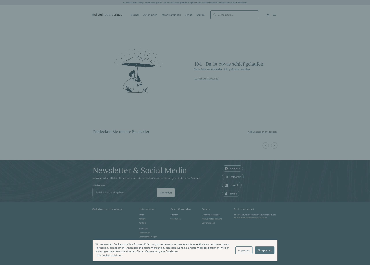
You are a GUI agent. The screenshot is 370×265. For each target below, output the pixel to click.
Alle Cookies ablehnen (109, 255)
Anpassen (244, 250)
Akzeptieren (265, 250)
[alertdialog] (185, 250)
